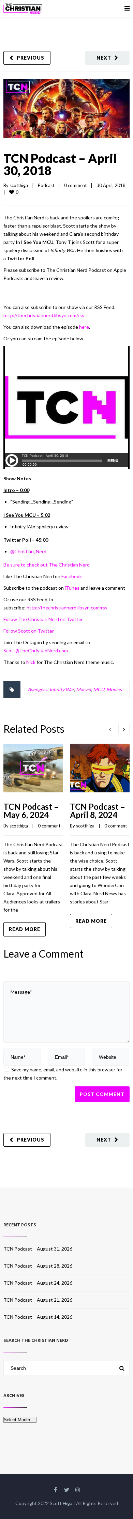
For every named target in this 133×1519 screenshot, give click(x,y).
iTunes (72, 588)
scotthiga (19, 185)
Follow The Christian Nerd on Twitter (43, 619)
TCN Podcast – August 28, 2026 (37, 1266)
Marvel (83, 689)
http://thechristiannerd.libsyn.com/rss (43, 315)
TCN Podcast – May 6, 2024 (31, 811)
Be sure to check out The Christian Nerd (46, 565)
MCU (98, 689)
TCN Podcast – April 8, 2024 (97, 811)
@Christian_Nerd (28, 551)
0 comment (75, 185)
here (84, 327)
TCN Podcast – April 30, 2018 (60, 164)
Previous (30, 58)
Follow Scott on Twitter (28, 631)
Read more (24, 929)
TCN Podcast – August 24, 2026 (37, 1283)
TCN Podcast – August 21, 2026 (37, 1300)
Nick (30, 662)
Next (104, 58)
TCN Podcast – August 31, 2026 (37, 1249)
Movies (114, 689)
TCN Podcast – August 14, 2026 (37, 1317)
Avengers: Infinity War (51, 689)
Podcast (46, 185)
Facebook (71, 576)
